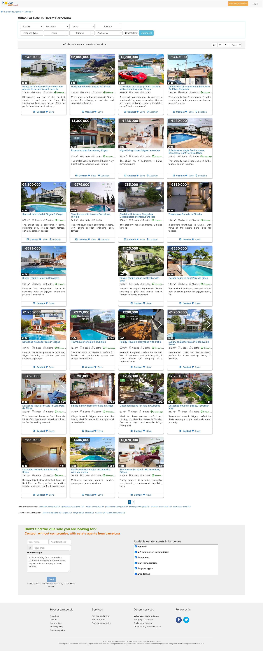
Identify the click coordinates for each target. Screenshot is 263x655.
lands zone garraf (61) (182, 506)
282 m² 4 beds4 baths (142, 156)
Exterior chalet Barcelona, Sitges (89, 150)
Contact (54, 619)
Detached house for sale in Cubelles (140, 405)
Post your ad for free (238, 3)
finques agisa (145, 568)
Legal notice (56, 623)
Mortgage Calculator (143, 619)
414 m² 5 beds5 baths (45, 347)
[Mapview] (220, 45)
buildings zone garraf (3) (139, 506)
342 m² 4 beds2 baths (93, 92)
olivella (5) (89, 513)
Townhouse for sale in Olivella (185, 214)
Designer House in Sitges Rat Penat (91, 86)
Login (255, 4)
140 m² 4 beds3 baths (86, 220)
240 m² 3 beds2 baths (142, 284)
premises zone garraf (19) (161, 506)
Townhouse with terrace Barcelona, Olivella (91, 215)
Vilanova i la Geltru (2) (116, 513)
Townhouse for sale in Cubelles (88, 341)
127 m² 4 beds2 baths (93, 347)
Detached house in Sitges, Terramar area (188, 407)
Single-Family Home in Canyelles (40, 278)
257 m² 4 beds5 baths (190, 411)
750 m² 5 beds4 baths (135, 92)
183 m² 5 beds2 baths (191, 284)
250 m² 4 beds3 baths (45, 284)
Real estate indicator (143, 623)
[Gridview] (215, 45)
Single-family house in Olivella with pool (139, 279)
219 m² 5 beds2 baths (190, 156)
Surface (80, 33)
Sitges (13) (67, 513)
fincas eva (143, 557)
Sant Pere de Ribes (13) (51, 513)
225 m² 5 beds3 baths (142, 475)
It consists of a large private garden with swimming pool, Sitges (140, 88)
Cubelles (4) (100, 513)
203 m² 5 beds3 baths (44, 411)
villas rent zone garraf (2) (49, 506)
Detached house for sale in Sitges (41, 341)
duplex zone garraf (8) (95, 506)
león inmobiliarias (147, 563)
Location (153, 111)
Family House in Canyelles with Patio (140, 341)
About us (54, 616)
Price (54, 33)
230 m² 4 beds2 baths (142, 347)
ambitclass (143, 573)
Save (51, 111)
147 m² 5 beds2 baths (93, 411)
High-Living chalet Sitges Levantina (140, 150)
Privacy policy (56, 626)
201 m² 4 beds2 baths (93, 475)
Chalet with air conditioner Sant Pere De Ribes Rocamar (189, 88)
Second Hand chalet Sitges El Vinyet (42, 214)
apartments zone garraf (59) (72, 506)
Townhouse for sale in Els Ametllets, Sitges (140, 471)
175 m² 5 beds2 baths (44, 92)
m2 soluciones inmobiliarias (153, 552)
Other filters (131, 33)
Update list (146, 33)
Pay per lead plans (100, 616)
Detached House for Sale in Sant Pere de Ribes (43, 407)
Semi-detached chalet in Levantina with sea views (90, 471)
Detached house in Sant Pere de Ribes (40, 471)
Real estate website (101, 623)
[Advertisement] (44, 150)
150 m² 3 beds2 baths (93, 156)
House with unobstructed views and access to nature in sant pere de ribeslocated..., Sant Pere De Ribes (42, 89)
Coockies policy (57, 630)
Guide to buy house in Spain (147, 626)
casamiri (142, 546)
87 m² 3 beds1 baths (141, 411)
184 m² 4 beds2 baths (191, 220)
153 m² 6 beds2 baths (191, 92)
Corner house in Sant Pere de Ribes (188, 278)
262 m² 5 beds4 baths (44, 475)
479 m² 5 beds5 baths (191, 347)
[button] (22, 11)
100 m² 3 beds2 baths (142, 220)
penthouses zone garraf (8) (116, 506)
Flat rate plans (98, 619)
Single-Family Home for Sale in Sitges (92, 405)
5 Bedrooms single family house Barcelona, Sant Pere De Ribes (186, 151)
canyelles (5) (78, 513)
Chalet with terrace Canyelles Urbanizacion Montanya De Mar (137, 215)
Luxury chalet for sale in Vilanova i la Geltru (188, 343)
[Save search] (226, 45)
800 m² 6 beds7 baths (45, 220)
